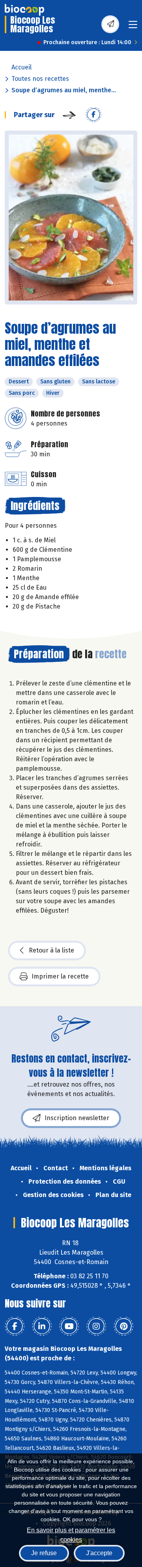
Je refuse (44, 1553)
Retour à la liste (51, 950)
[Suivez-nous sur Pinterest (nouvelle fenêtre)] (123, 1326)
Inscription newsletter (77, 1118)
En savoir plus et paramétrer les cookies (71, 1534)
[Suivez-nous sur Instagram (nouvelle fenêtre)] (96, 1326)
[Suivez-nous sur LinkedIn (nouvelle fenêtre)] (42, 1326)
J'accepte (99, 1553)
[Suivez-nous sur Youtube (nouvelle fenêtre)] (69, 1326)
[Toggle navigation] (133, 27)
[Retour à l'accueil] (24, 10)
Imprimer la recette (60, 976)
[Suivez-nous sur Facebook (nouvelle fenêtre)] (14, 1326)
